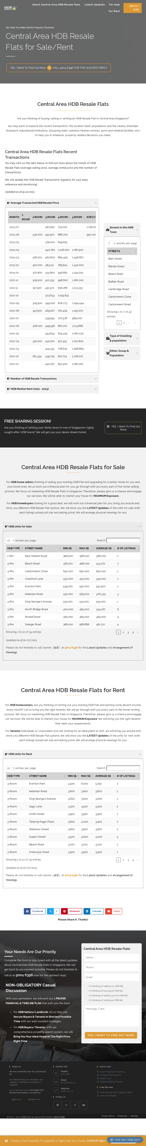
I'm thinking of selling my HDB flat (106, 986)
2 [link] (124, 322)
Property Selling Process (111, 1082)
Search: (101, 540)
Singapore (78, 427)
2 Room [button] (37, 217)
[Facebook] (57, 1105)
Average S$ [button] (103, 548)
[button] (132, 8)
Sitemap (134, 1116)
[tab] (52, 202)
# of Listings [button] (126, 548)
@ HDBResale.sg (68, 1083)
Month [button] (14, 217)
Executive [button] (94, 217)
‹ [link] (114, 322)
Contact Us (34, 1100)
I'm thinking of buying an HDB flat (106, 990)
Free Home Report (108, 1096)
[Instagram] (66, 1105)
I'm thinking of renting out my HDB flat (108, 995)
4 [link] (133, 632)
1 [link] (119, 322)
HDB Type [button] (13, 548)
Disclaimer (122, 1116)
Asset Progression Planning (112, 1072)
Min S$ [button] (67, 548)
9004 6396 (71, 647)
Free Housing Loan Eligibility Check (116, 1092)
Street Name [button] (34, 548)
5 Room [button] (77, 217)
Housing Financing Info (110, 1075)
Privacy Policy (108, 1116)
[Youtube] (84, 1105)
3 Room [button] (50, 217)
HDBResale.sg (67, 1091)
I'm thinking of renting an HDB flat (106, 1000)
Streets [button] (114, 251)
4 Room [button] (63, 217)
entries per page (126, 243)
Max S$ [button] (84, 548)
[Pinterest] (75, 1105)
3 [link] (128, 632)
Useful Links (105, 1078)
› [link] (137, 632)
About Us (16, 1100)
